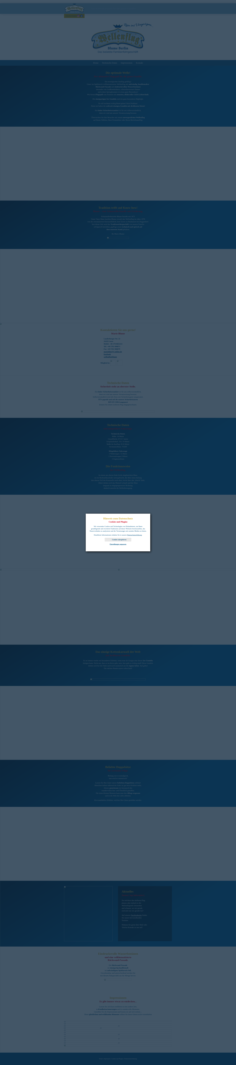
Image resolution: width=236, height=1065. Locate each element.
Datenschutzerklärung (134, 535)
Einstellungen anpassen (118, 544)
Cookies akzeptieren (119, 540)
